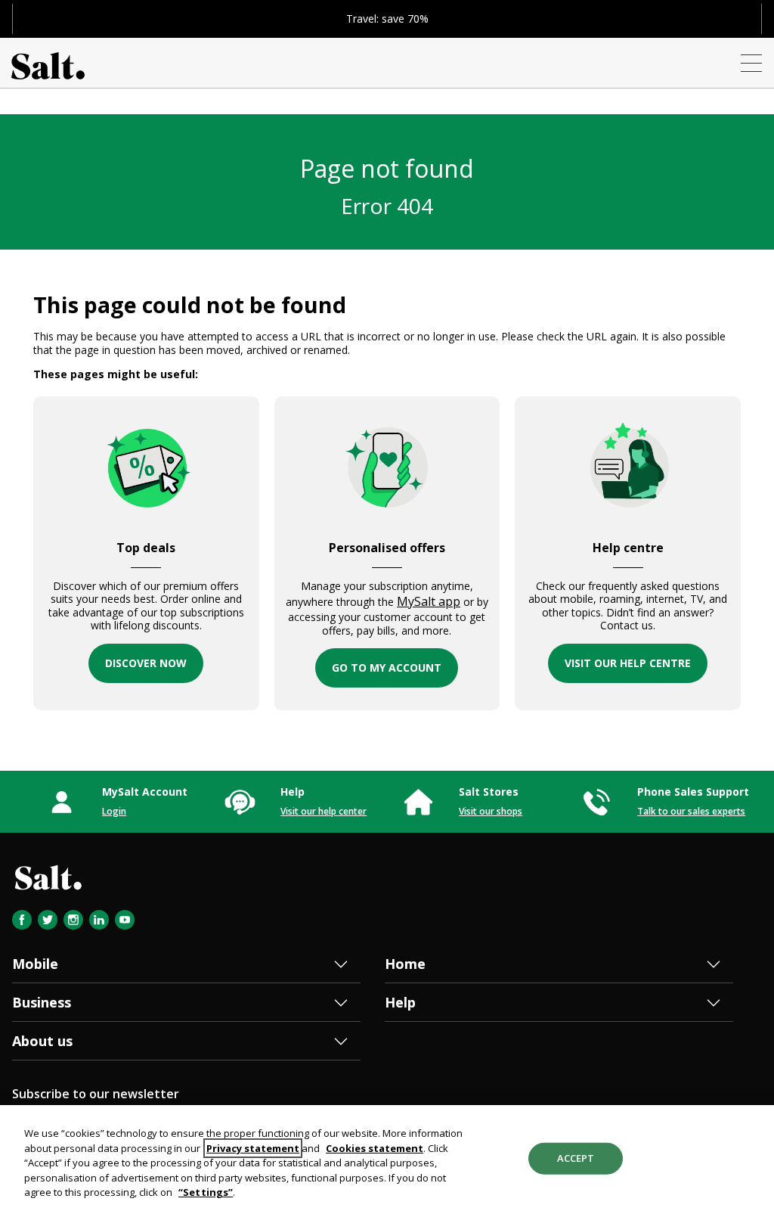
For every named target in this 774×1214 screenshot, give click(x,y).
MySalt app (428, 601)
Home (405, 963)
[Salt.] (48, 62)
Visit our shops (490, 811)
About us (42, 1041)
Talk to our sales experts (691, 811)
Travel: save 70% (387, 18)
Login (114, 811)
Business (41, 1002)
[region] (387, 1159)
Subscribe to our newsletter (95, 1094)
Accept (576, 1158)
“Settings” (205, 1192)
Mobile (35, 963)
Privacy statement (252, 1148)
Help (400, 1002)
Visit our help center (323, 811)
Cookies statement (374, 1148)
